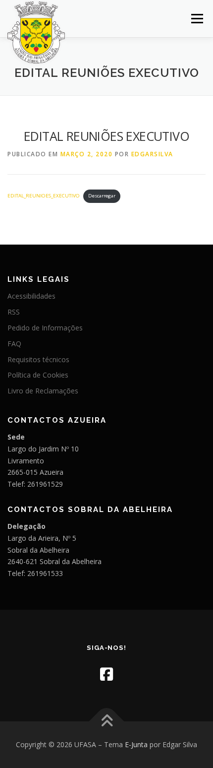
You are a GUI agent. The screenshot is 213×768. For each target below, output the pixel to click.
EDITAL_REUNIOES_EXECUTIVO (43, 195)
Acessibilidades (31, 296)
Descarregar (101, 195)
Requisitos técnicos (38, 359)
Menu (196, 18)
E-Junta (136, 744)
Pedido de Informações (45, 327)
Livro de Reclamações (42, 390)
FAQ (14, 343)
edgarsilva (152, 154)
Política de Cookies (37, 375)
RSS (13, 312)
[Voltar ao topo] (106, 721)
